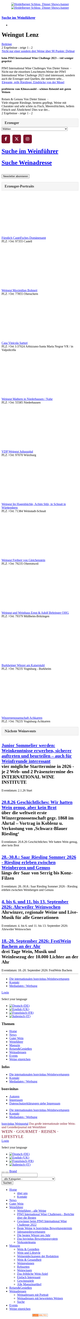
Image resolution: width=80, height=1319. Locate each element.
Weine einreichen (19, 1059)
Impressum (16, 1100)
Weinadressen (17, 1052)
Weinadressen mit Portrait (32, 1294)
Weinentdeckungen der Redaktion (38, 1256)
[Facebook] (6, 139)
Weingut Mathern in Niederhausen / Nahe (27, 399)
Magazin (14, 1045)
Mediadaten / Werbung (23, 985)
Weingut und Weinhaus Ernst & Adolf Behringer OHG (35, 612)
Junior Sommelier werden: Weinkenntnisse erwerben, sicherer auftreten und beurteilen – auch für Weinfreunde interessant (37, 753)
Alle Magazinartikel (29, 1284)
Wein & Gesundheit (29, 1259)
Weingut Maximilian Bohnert (19, 290)
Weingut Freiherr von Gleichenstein (23, 560)
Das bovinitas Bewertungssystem (37, 1238)
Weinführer (16, 1041)
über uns (22, 1193)
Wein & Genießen (28, 1249)
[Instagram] (27, 139)
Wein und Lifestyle (28, 1252)
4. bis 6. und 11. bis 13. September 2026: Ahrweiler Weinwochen (35, 904)
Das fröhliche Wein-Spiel (32, 1273)
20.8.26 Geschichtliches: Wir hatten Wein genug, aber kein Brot (37, 805)
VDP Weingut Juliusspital (17, 451)
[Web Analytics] (40, 1315)
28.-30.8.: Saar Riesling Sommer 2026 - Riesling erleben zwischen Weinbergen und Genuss (39, 862)
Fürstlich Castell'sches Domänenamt (24, 237)
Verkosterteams (26, 1242)
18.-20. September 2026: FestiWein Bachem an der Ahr (36, 943)
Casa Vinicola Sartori (15, 343)
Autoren (14, 1096)
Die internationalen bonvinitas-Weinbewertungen (39, 978)
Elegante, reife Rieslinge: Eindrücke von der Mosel (33, 82)
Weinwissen (24, 1270)
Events (13, 1055)
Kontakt (14, 982)
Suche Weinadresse (27, 162)
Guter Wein (16, 1038)
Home (13, 1031)
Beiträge (7, 44)
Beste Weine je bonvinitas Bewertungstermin (44, 1228)
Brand (13, 1171)
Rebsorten (23, 1266)
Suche (21, 1301)
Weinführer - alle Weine (31, 1210)
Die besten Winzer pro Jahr (33, 1235)
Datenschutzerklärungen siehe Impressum (34, 1103)
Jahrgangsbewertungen (31, 1231)
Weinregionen (25, 1263)
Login (5, 992)
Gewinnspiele (25, 1280)
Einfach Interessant (28, 1277)
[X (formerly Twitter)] (16, 139)
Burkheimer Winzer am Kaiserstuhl (23, 665)
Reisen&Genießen (20, 1048)
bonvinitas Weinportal (15, 1123)
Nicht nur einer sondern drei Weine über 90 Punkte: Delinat (38, 51)
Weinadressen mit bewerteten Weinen (40, 1298)
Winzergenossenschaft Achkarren (22, 717)
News (13, 1034)
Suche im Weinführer (18, 18)
